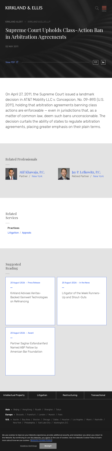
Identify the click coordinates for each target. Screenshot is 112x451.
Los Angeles (78, 419)
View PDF (10, 62)
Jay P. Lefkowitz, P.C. (86, 172)
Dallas (56, 419)
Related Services (12, 216)
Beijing (16, 409)
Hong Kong (27, 409)
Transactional (98, 395)
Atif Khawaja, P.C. (32, 172)
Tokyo (58, 409)
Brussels (20, 415)
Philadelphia (29, 423)
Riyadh (38, 409)
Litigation (13, 232)
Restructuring (70, 395)
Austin (16, 419)
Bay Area (26, 419)
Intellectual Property (14, 395)
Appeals (26, 232)
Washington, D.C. (61, 423)
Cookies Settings (28, 446)
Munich (52, 415)
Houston (65, 419)
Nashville (99, 419)
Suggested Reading (13, 266)
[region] (56, 441)
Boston (36, 419)
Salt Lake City (44, 423)
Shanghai (48, 409)
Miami (89, 419)
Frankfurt (31, 415)
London (42, 415)
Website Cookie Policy (41, 440)
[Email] (95, 62)
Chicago (46, 419)
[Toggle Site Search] (97, 8)
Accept (48, 446)
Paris (60, 415)
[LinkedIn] (103, 62)
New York (37, 176)
